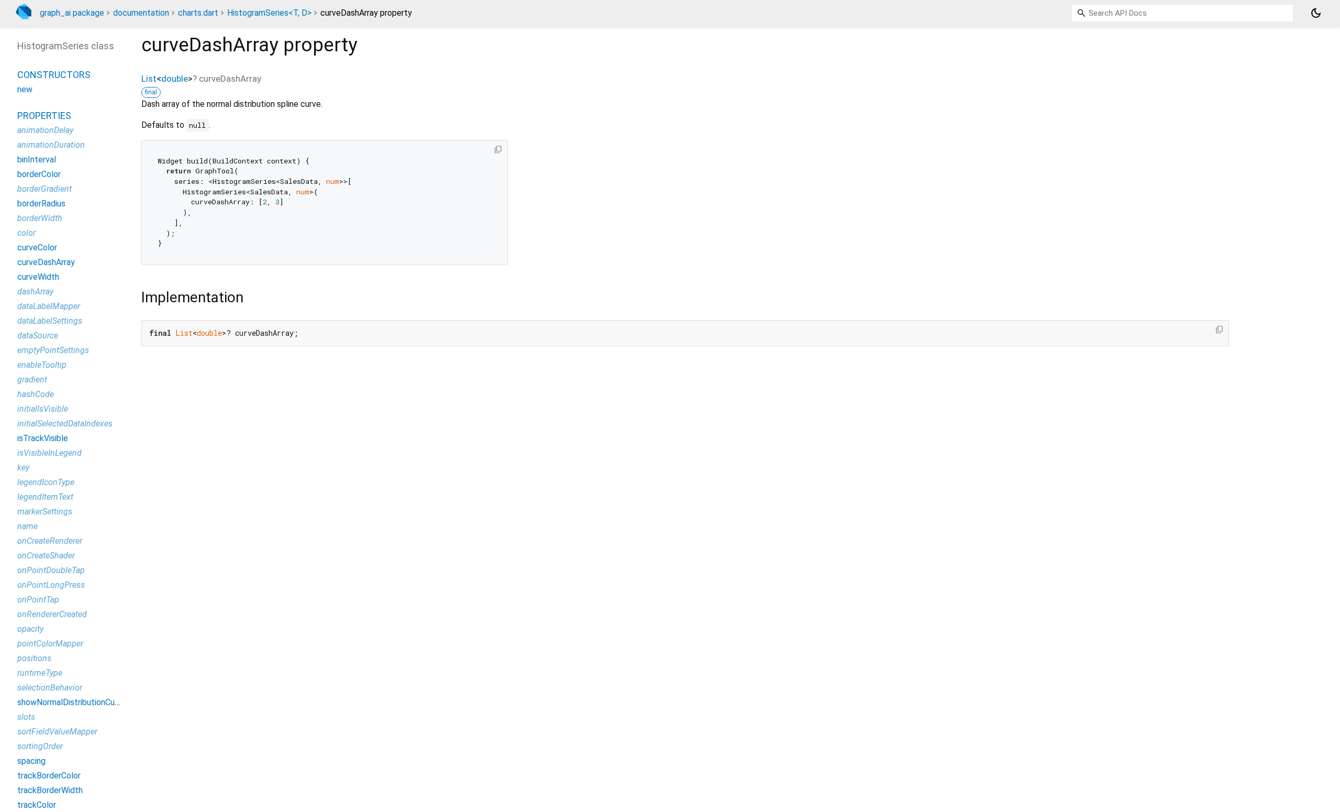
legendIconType (45, 482)
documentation (141, 13)
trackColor (36, 805)
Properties (44, 115)
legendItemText (45, 497)
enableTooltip (41, 365)
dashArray (35, 292)
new (24, 89)
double (174, 78)
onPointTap (38, 600)
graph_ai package (72, 13)
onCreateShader (46, 556)
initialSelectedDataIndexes (65, 424)
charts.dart (198, 13)
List (149, 78)
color (26, 233)
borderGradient (44, 189)
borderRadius (41, 204)
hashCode (35, 394)
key (23, 468)
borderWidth (39, 218)
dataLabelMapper (48, 306)
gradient (32, 380)
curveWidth (38, 277)
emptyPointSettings (53, 350)
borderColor (39, 174)
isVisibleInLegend (49, 453)
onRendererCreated (52, 614)
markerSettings (44, 512)
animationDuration (51, 145)
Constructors (54, 74)
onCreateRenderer (49, 541)
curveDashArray (46, 262)
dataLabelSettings (49, 321)
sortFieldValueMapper (57, 732)
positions (34, 658)
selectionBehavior (49, 688)
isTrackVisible (42, 438)
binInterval (36, 159)
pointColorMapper (50, 644)
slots (26, 717)
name (27, 526)
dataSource (37, 336)
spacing (31, 761)
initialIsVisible (42, 409)
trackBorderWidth (50, 790)
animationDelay (45, 130)
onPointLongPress (51, 585)
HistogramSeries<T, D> (269, 13)
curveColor (37, 248)
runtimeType (39, 673)
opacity (30, 629)
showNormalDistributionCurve (71, 702)
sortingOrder (40, 746)
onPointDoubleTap (51, 570)
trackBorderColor (49, 776)
